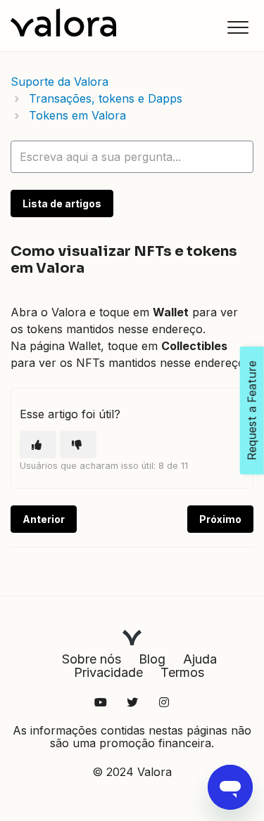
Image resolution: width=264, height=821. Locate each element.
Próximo (220, 519)
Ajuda (200, 659)
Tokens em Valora (77, 115)
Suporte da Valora (59, 82)
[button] (237, 27)
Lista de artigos (62, 203)
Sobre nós (91, 659)
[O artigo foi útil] (38, 444)
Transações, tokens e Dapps (105, 98)
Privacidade (108, 672)
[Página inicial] (63, 22)
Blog (152, 659)
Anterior (44, 519)
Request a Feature (252, 410)
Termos (182, 672)
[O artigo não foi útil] (78, 444)
